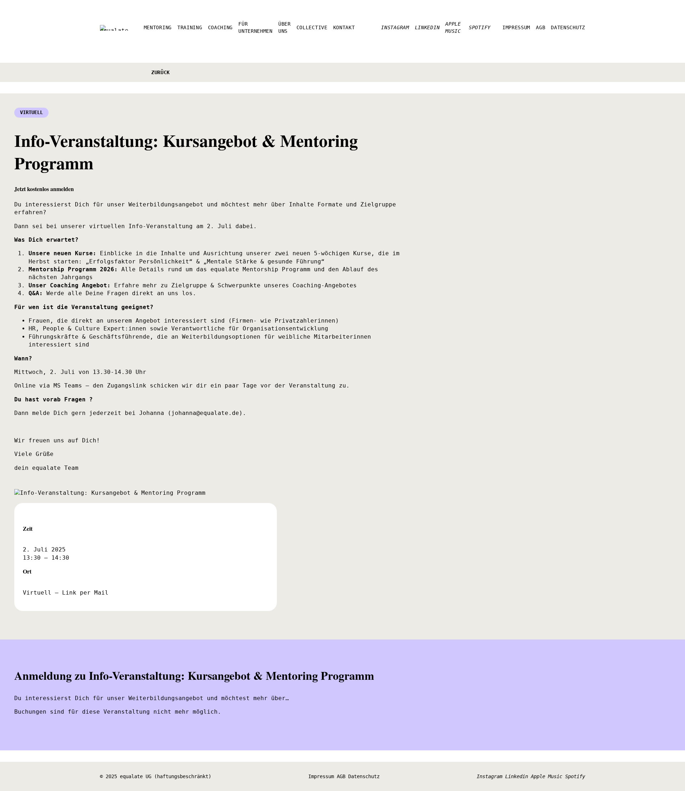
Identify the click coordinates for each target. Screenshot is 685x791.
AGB (341, 776)
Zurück (160, 72)
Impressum (321, 776)
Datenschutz (364, 776)
